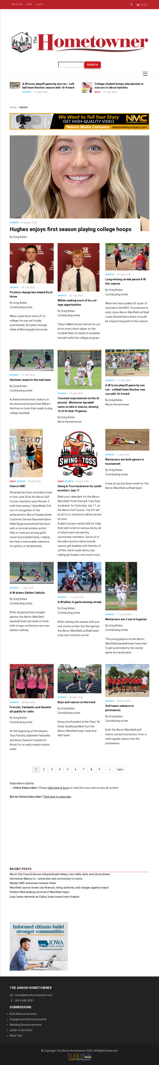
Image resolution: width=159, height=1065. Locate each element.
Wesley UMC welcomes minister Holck (33, 883)
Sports (14, 222)
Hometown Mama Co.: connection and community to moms (46, 878)
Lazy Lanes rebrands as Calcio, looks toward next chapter (45, 896)
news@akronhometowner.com (33, 995)
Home (13, 107)
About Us (17, 4)
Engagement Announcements (28, 1019)
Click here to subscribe (57, 796)
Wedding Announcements (25, 1024)
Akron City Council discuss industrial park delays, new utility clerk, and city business (60, 874)
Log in (39, 4)
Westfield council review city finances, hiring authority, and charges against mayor (59, 887)
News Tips (16, 1035)
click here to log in (58, 787)
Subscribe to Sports (22, 783)
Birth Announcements (23, 1013)
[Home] (79, 41)
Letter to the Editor (21, 1030)
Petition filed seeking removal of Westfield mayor (40, 892)
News (69, 92)
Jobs (29, 4)
